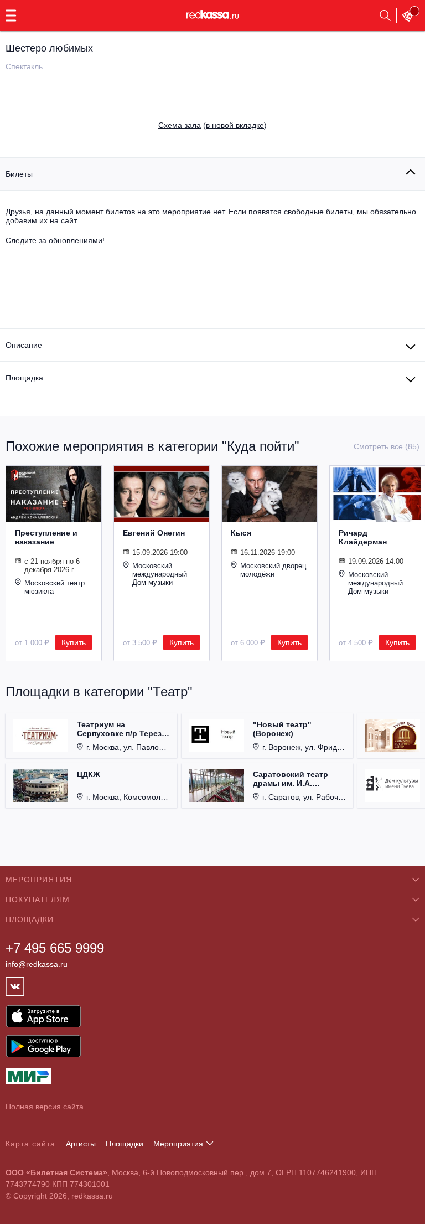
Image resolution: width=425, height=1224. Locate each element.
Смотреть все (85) (386, 446)
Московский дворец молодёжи (273, 570)
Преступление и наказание (46, 537)
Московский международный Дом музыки (159, 574)
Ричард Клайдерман (363, 537)
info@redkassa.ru (37, 964)
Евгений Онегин (154, 532)
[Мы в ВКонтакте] (15, 986)
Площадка (24, 377)
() (212, 125)
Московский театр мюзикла (54, 587)
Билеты (19, 173)
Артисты (81, 1143)
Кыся (241, 532)
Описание (24, 345)
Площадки (124, 1143)
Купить (73, 642)
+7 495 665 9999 (55, 947)
